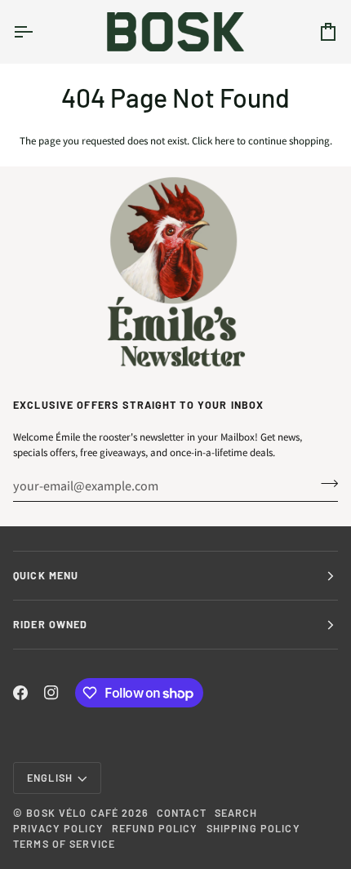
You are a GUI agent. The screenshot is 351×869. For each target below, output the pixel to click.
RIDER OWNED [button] (50, 624)
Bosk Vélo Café (72, 812)
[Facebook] (20, 692)
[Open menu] (37, 31)
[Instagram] (51, 692)
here (224, 141)
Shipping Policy (253, 828)
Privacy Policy (58, 828)
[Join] (324, 484)
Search (236, 812)
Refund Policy (155, 828)
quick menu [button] (45, 575)
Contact (182, 812)
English (50, 777)
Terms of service (64, 843)
